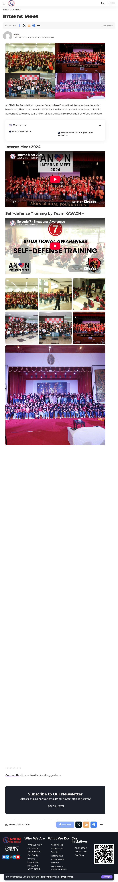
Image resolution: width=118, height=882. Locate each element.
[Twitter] (7, 857)
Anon (16, 34)
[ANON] (11, 3)
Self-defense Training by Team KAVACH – (75, 133)
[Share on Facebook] (19, 25)
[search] (97, 3)
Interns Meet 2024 (21, 131)
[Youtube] (18, 857)
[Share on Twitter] (24, 25)
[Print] (34, 25)
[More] (38, 25)
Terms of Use (66, 876)
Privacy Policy (47, 876)
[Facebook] (4, 857)
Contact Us (12, 775)
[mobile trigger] (5, 3)
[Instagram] (11, 857)
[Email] (29, 25)
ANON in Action (12, 10)
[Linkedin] (14, 857)
